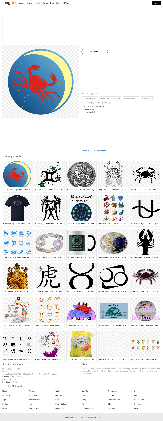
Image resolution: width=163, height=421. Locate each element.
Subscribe (33, 395)
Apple (57, 391)
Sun (52, 3)
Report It (85, 150)
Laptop (84, 395)
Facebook (112, 408)
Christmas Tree (114, 399)
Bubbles (111, 395)
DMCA (66, 3)
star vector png (88, 102)
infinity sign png (104, 102)
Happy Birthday (61, 404)
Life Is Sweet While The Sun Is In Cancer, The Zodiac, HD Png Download (30, 325)
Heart (4, 391)
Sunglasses (112, 391)
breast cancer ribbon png (110, 98)
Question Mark (87, 408)
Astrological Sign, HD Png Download (80, 257)
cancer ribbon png (90, 98)
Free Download (94, 51)
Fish (83, 404)
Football (5, 404)
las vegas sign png (131, 98)
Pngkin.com (59, 408)
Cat (135, 391)
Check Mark (139, 399)
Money (137, 408)
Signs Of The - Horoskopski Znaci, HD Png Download (55, 325)
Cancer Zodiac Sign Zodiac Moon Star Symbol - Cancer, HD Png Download (31, 189)
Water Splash (34, 408)
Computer (138, 404)
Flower (45, 3)
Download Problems (98, 150)
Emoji (37, 3)
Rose (57, 399)
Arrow (21, 3)
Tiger (4, 399)
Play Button (59, 395)
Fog (135, 395)
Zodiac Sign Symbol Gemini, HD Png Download (53, 223)
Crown (29, 3)
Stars (58, 3)
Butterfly (85, 391)
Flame (31, 391)
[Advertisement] (41, 28)
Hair (30, 404)
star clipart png (147, 98)
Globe (110, 404)
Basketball (6, 395)
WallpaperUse (34, 399)
